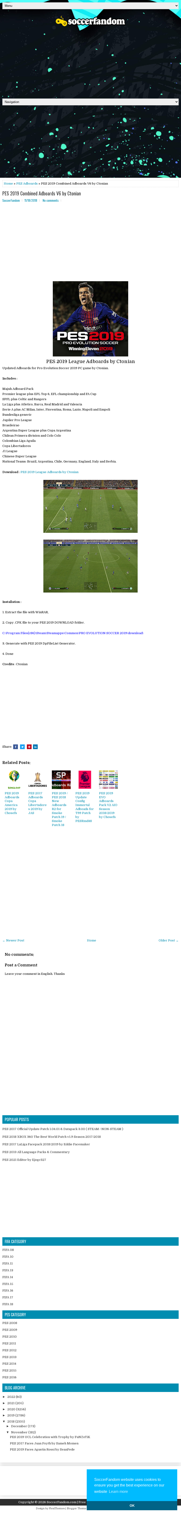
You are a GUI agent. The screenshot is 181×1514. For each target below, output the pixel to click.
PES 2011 (9, 1343)
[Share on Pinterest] (29, 746)
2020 (11, 1409)
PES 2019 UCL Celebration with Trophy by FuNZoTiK (50, 1437)
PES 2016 (9, 1377)
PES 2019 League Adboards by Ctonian (49, 472)
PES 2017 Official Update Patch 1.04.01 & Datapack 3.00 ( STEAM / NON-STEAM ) (62, 1129)
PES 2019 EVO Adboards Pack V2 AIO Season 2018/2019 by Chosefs (108, 805)
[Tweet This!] (22, 746)
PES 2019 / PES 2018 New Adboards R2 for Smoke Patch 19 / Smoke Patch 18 (60, 809)
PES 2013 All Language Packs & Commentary (36, 1152)
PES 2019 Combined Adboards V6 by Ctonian (41, 193)
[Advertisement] (90, 61)
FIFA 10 (7, 1256)
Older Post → (169, 940)
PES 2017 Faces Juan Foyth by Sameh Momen (44, 1443)
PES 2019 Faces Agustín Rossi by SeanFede (42, 1449)
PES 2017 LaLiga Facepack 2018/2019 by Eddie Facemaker (46, 1144)
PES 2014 (9, 1363)
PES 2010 (9, 1336)
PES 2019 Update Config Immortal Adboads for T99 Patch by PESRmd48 (84, 807)
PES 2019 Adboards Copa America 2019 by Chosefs (12, 803)
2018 (11, 1421)
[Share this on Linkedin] (35, 746)
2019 (11, 1415)
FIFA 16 (7, 1290)
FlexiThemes (57, 1508)
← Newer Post (13, 940)
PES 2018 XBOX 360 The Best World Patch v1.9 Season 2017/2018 (51, 1136)
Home (8, 183)
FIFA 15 (7, 1284)
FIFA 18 (7, 1304)
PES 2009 (9, 1330)
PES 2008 (9, 1323)
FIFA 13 (7, 1270)
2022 (11, 1397)
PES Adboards (27, 183)
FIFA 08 (8, 1250)
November (19, 1432)
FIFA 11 (7, 1263)
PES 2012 (9, 1350)
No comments (51, 200)
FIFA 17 (7, 1297)
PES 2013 (9, 1357)
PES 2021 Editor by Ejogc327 (24, 1160)
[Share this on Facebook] (15, 746)
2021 (11, 1403)
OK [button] (132, 1505)
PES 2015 (9, 1370)
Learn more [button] (118, 1492)
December (19, 1426)
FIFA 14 (7, 1277)
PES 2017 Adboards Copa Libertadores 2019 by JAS (37, 803)
